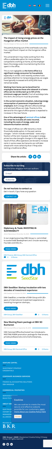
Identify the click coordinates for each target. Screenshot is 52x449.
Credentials (8, 371)
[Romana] (39, 5)
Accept (17, 416)
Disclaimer (24, 437)
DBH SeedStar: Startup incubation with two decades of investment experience (25, 289)
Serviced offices (10, 396)
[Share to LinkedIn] (39, 157)
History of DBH (9, 412)
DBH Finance (8, 255)
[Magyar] (34, 5)
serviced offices (33, 117)
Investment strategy (12, 368)
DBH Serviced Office (29, 255)
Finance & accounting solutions (17, 382)
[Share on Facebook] (30, 157)
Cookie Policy (34, 437)
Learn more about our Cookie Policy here (30, 410)
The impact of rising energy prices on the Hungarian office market (23, 39)
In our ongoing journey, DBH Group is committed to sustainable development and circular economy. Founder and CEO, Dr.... (26, 240)
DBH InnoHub (8, 384)
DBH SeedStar (17, 315)
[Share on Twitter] (35, 157)
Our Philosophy (9, 409)
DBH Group (18, 255)
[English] (29, 5)
